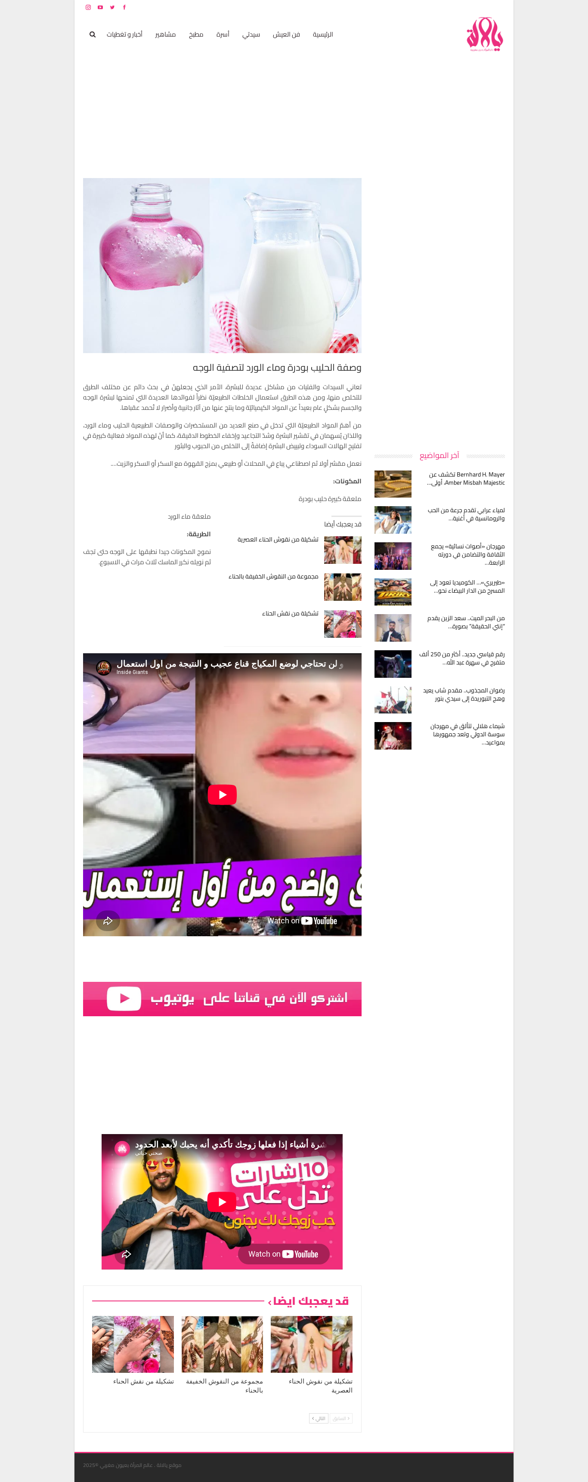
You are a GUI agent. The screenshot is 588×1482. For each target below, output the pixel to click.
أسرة (223, 34)
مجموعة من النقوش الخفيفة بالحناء (274, 576)
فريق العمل (474, 7)
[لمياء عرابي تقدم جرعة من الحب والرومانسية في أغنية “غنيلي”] (393, 520)
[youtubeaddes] (222, 998)
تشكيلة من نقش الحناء (290, 613)
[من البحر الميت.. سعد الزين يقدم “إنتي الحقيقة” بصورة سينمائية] (393, 628)
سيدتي (251, 34)
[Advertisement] (440, 307)
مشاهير (165, 34)
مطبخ (196, 34)
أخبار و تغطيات (124, 34)
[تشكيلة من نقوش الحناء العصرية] (343, 550)
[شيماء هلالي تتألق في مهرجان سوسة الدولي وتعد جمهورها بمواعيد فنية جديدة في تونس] (393, 736)
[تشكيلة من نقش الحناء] (343, 624)
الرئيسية (323, 34)
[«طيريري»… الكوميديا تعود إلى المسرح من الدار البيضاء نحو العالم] (393, 592)
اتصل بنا (450, 7)
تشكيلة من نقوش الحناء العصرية (278, 539)
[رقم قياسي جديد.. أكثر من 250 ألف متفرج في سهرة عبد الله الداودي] (393, 664)
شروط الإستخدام (422, 7)
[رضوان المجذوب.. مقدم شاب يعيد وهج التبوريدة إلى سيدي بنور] (393, 700)
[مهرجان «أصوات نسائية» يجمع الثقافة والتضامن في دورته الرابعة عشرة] (393, 556)
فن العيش (286, 34)
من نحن (498, 7)
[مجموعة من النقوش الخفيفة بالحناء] (343, 587)
